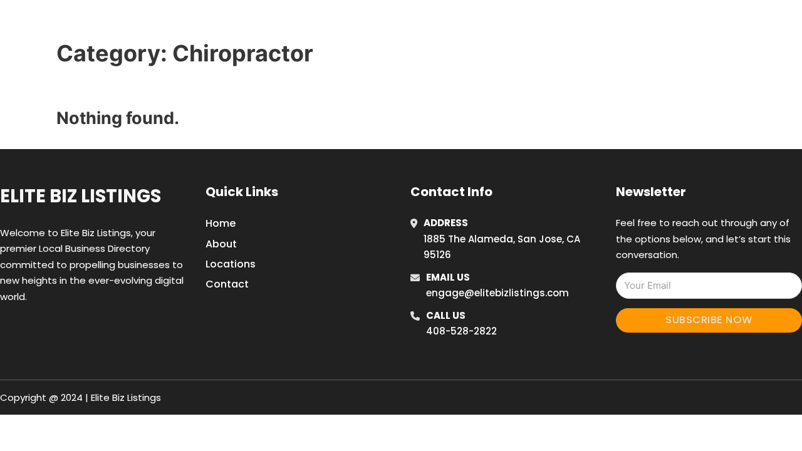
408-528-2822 (461, 331)
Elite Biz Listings (80, 196)
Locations (622, 24)
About (221, 244)
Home (566, 24)
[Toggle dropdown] (706, 24)
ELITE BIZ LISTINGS (149, 24)
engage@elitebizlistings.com (497, 292)
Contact (227, 284)
